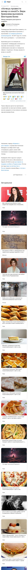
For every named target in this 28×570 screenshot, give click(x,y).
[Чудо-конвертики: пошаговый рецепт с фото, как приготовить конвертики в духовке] (14, 317)
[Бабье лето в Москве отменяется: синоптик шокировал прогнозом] (14, 293)
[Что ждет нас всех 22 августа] (14, 459)
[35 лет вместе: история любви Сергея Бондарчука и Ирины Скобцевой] (14, 506)
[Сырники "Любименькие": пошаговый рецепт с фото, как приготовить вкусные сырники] (14, 412)
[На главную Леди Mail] (8, 2)
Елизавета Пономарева (12, 24)
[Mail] (5, 2)
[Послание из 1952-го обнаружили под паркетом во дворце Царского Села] (14, 245)
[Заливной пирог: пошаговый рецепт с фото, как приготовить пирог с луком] (14, 554)
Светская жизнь (14, 6)
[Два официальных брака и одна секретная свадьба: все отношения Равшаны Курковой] (14, 198)
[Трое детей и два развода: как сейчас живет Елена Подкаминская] (14, 269)
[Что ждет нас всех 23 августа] (14, 222)
